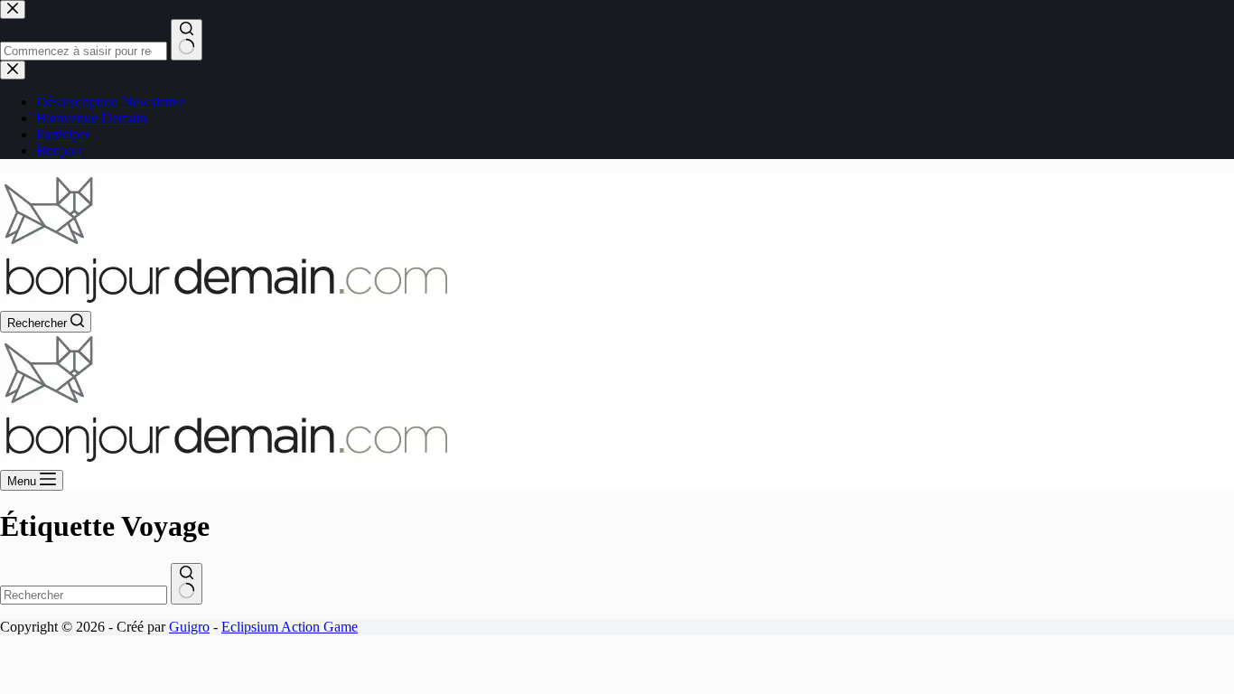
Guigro (189, 626)
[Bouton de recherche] (186, 584)
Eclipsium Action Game (289, 626)
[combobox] (83, 595)
